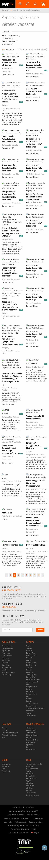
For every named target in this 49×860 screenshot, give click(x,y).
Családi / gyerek (7, 648)
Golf (3, 769)
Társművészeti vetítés (34, 764)
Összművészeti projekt (10, 733)
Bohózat (29, 699)
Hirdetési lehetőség (35, 822)
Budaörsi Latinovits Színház (11, 551)
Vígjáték (29, 648)
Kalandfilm (30, 773)
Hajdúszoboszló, (32, 422)
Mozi (28, 760)
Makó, (28, 97)
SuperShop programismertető (18, 825)
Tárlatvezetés (31, 733)
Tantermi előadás (32, 703)
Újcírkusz (29, 691)
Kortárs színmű (31, 663)
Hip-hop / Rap (6, 675)
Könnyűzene (6, 665)
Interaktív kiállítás (32, 740)
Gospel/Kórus (6, 667)
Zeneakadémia (14, 145)
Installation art (31, 749)
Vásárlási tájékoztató (11, 818)
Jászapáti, (30, 229)
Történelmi (30, 728)
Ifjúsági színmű (31, 694)
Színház (30, 642)
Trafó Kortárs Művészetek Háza (11, 109)
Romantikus (30, 785)
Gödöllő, (29, 150)
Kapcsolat (24, 818)
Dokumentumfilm (32, 769)
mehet (40, 630)
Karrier (34, 829)
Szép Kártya (38, 818)
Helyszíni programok (11, 36)
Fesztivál (6, 724)
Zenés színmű (31, 665)
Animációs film (31, 778)
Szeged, (29, 451)
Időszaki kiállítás (32, 735)
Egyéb (28, 646)
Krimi (28, 696)
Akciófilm (29, 783)
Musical (29, 651)
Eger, (4, 385)
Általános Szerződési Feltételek (23, 807)
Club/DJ (4, 670)
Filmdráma (30, 766)
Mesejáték (29, 658)
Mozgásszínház (31, 687)
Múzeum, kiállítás (35, 724)
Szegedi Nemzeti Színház (35, 455)
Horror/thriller (30, 776)
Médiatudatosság (20, 822)
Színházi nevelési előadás (35, 708)
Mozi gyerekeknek (32, 795)
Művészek (7, 44)
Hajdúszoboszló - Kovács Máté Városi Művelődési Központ (35, 427)
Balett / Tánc (30, 653)
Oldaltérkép (35, 825)
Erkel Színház (39, 367)
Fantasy (29, 790)
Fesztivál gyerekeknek (9, 735)
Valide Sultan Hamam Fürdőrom (9, 389)
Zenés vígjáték (31, 675)
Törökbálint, (30, 174)
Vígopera (29, 713)
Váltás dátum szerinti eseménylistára (31, 49)
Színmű (29, 667)
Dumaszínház (6, 72)
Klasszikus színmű (32, 679)
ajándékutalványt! (11, 590)
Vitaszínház (30, 711)
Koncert (4, 728)
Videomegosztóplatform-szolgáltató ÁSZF (23, 811)
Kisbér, (29, 303)
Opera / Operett (7, 655)
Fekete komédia (31, 706)
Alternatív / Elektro (8, 672)
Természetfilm (31, 793)
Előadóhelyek (7, 38)
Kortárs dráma (31, 677)
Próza (28, 684)
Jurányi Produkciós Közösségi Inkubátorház (36, 552)
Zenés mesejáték (32, 682)
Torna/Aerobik (6, 771)
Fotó (27, 747)
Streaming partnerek (10, 41)
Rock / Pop (6, 660)
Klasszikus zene (7, 646)
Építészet (29, 745)
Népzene (5, 663)
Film (3, 737)
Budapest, (30, 74)
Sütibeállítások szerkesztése (18, 833)
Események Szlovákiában (20, 829)
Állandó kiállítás (31, 730)
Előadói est (30, 672)
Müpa (11, 239)
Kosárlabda (6, 766)
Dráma (28, 660)
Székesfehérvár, (7, 68)
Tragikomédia (31, 715)
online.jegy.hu (9, 607)
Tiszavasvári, (7, 203)
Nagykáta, (30, 274)
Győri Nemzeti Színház (14, 481)
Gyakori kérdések (33, 815)
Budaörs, (5, 548)
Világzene (5, 658)
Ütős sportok (6, 764)
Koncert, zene (9, 642)
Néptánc (29, 701)
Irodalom (29, 689)
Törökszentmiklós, (32, 340)
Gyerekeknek (30, 742)
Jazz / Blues (6, 653)
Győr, (4, 481)
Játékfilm (29, 788)
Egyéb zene (6, 651)
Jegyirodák (8, 822)
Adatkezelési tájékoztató (15, 815)
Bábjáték (29, 670)
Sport (5, 760)
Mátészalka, (6, 279)
